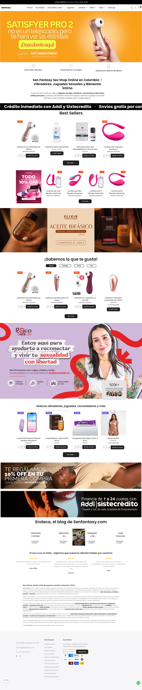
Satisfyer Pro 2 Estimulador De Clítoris (28, 148)
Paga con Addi (49, 654)
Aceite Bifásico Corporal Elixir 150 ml (56, 439)
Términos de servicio (51, 664)
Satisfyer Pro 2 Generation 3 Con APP (85, 299)
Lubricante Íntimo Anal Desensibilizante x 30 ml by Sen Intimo (85, 148)
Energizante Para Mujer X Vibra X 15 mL (85, 439)
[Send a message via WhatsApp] (138, 682)
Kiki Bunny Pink (113, 438)
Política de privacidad (51, 667)
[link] (71, 36)
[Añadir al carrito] (62, 186)
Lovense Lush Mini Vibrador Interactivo (74, 192)
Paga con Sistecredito (51, 657)
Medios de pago (49, 651)
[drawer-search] (132, 8)
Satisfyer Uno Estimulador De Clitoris (57, 299)
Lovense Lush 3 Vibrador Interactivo (113, 148)
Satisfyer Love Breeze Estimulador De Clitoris (113, 299)
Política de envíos (50, 673)
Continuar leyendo (35, 542)
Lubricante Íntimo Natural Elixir (57, 147)
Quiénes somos (49, 644)
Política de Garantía (51, 670)
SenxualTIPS (48, 647)
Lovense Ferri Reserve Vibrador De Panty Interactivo (29, 439)
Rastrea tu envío (49, 660)
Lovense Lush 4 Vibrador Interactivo (96, 192)
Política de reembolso (51, 677)
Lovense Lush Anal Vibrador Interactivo (53, 192)
